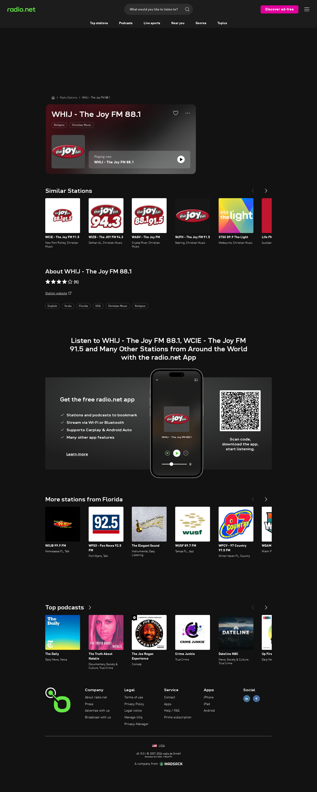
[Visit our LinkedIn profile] (247, 698)
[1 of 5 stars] (48, 282)
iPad (207, 704)
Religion (59, 125)
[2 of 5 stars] (53, 282)
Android (209, 710)
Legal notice (133, 710)
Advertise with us (97, 710)
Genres (201, 23)
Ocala (68, 306)
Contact (169, 697)
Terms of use (133, 697)
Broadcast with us (98, 717)
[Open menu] (307, 9)
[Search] (187, 9)
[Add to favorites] (175, 113)
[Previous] (252, 188)
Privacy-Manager (136, 724)
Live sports (152, 23)
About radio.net (96, 697)
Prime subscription (177, 717)
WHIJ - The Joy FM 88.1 (114, 162)
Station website (56, 293)
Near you (177, 23)
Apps (167, 704)
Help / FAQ (171, 710)
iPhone (208, 697)
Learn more (77, 454)
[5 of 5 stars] (70, 282)
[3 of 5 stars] (59, 282)
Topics (222, 23)
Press (89, 704)
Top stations (99, 23)
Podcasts (126, 23)
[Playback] (181, 159)
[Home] (53, 97)
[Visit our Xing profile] (256, 698)
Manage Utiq (133, 717)
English (52, 306)
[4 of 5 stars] (64, 282)
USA (98, 306)
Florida (83, 306)
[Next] (266, 188)
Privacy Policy (134, 704)
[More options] (187, 113)
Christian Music (81, 125)
